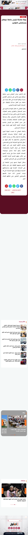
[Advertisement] (13, 33)
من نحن (20, 531)
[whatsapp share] (10, 90)
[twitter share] (14, 90)
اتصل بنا (8, 531)
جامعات (23, 17)
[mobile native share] (6, 186)
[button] (2, 423)
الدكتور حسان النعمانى (16, 190)
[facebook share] (17, 90)
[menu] (26, 8)
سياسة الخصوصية (14, 531)
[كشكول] (14, 524)
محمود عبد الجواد (21, 43)
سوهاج (12, 192)
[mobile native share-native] (21, 90)
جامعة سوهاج (7, 190)
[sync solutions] (20, 533)
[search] (1, 8)
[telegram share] (6, 90)
